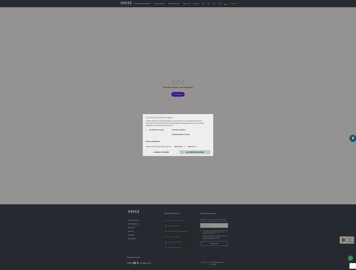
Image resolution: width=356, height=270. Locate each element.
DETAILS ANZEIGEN (152, 141)
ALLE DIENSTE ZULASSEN (195, 152)
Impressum (191, 146)
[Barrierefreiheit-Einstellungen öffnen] (353, 138)
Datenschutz (178, 146)
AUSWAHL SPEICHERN (161, 152)
